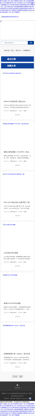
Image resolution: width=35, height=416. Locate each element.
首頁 (12, 50)
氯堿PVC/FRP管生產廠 (12, 303)
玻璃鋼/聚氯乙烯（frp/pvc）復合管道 (17, 354)
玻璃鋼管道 (26, 50)
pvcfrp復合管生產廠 (11, 253)
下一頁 (15, 376)
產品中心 (18, 50)
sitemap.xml (25, 398)
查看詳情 (17, 114)
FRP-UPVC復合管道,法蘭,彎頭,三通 (17, 202)
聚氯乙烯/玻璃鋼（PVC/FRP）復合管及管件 (17, 152)
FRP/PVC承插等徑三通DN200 (14, 101)
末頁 (20, 376)
